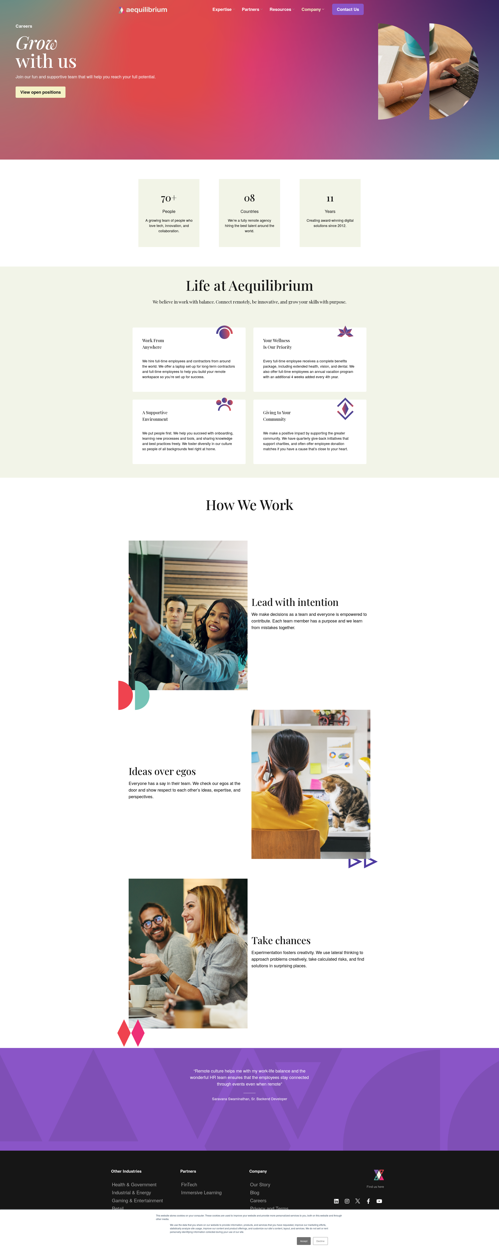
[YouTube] (379, 1201)
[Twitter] (358, 1201)
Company (311, 9)
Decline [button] (320, 1241)
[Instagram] (347, 1201)
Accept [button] (303, 1241)
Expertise (222, 9)
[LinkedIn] (336, 1201)
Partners (250, 9)
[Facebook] (368, 1201)
